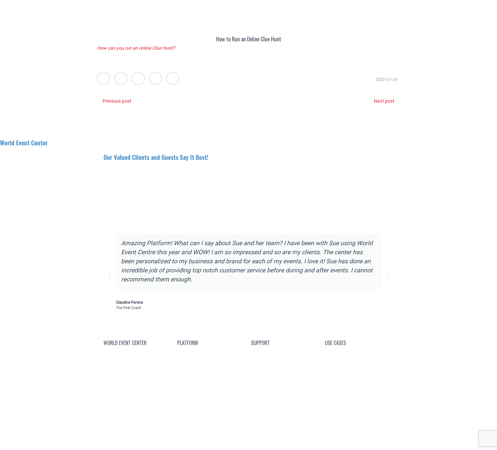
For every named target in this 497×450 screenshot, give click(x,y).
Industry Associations (359, 383)
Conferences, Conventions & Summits (359, 356)
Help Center (285, 390)
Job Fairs (359, 408)
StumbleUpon (172, 78)
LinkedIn (155, 78)
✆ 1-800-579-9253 (337, 8)
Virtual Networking (359, 371)
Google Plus (138, 78)
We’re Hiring (138, 365)
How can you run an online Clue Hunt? (136, 48)
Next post (384, 101)
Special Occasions (359, 420)
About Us (118, 8)
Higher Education (359, 396)
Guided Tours (211, 378)
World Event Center (24, 142)
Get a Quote (245, 8)
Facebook (120, 78)
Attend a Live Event (211, 353)
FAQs (285, 365)
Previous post (117, 101)
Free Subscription (217, 365)
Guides (285, 378)
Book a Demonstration (200, 8)
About (135, 378)
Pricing (211, 390)
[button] (109, 276)
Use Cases (149, 8)
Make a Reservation (288, 8)
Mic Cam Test (285, 402)
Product (211, 402)
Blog (285, 353)
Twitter (103, 78)
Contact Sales (137, 353)
